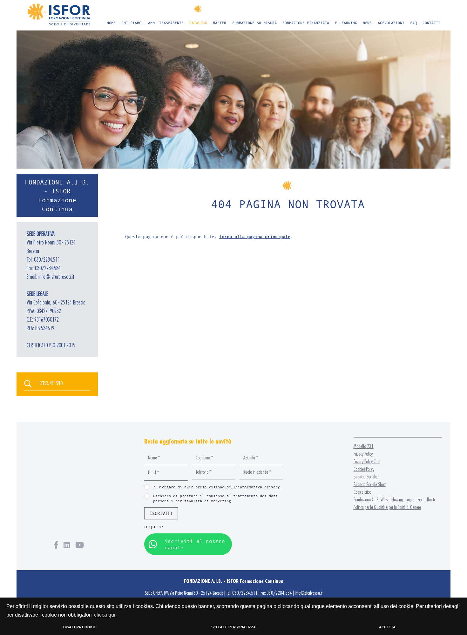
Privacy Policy (363, 454)
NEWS (367, 22)
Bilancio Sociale (365, 477)
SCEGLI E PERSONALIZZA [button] (233, 627)
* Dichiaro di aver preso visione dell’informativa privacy (216, 487)
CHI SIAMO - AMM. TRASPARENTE (152, 22)
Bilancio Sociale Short (370, 484)
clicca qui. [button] (105, 615)
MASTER (219, 22)
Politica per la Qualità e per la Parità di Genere (387, 507)
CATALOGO (198, 22)
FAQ (413, 22)
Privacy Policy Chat (367, 461)
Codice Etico (362, 492)
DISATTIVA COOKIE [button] (79, 627)
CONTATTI (431, 22)
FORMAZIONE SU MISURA (254, 22)
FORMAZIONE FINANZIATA (305, 22)
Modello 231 (364, 446)
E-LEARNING (346, 22)
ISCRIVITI (161, 513)
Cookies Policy (364, 469)
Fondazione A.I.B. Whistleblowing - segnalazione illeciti (394, 500)
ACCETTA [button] (387, 627)
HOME (111, 22)
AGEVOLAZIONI (391, 22)
